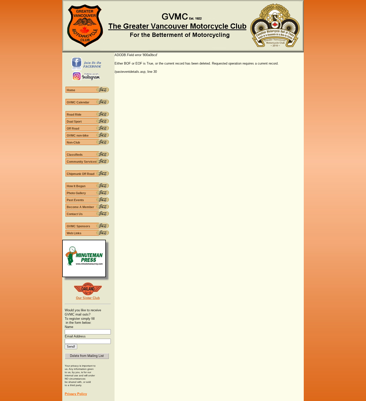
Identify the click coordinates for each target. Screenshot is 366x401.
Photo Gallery (76, 193)
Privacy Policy (76, 394)
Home (71, 90)
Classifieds (75, 155)
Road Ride (74, 114)
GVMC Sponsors (78, 226)
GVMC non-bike (78, 135)
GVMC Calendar (78, 102)
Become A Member (80, 207)
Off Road (73, 128)
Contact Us (75, 214)
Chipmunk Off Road (80, 174)
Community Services (82, 161)
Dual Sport (74, 121)
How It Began (76, 186)
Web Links (74, 233)
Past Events (75, 200)
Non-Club (73, 142)
